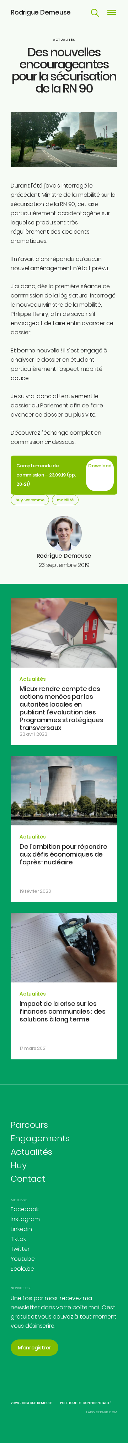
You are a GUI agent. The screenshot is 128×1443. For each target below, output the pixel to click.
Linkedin (21, 1229)
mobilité (65, 500)
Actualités (64, 40)
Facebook (25, 1209)
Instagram (25, 1219)
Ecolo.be (22, 1269)
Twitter (20, 1249)
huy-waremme (30, 500)
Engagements (40, 1138)
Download (100, 466)
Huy (19, 1165)
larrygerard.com (101, 1412)
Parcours (29, 1125)
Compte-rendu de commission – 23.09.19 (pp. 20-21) (46, 475)
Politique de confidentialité (86, 1403)
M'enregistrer (34, 1347)
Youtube (23, 1259)
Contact (28, 1179)
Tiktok (18, 1239)
